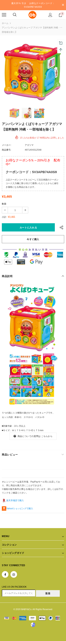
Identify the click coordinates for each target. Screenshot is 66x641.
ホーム (5, 23)
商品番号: (6, 150)
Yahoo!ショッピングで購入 (19, 508)
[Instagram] (13, 574)
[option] (33, 71)
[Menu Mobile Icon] (4, 15)
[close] (63, 5)
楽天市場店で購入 (15, 500)
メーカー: (6, 145)
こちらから (46, 436)
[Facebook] (5, 574)
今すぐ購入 (33, 239)
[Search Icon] (14, 15)
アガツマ (29, 145)
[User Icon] (50, 15)
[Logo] (32, 15)
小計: (4, 217)
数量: (4, 204)
